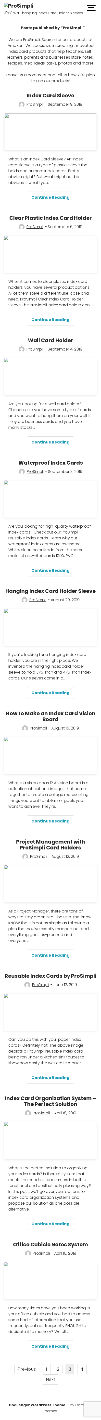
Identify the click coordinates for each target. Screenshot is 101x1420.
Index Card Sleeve (50, 95)
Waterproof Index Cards (50, 462)
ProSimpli (34, 104)
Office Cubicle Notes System (50, 1244)
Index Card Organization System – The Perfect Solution (50, 1101)
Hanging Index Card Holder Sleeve (50, 591)
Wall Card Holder (50, 340)
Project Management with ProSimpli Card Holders (50, 844)
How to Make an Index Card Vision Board (50, 716)
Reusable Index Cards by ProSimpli (50, 975)
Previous (27, 1369)
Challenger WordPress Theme (37, 1405)
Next (50, 1379)
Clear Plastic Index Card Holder (50, 217)
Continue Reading (52, 198)
